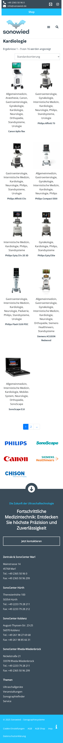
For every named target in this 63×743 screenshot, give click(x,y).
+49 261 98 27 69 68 (19, 635)
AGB (30, 728)
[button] (48, 27)
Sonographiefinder (14, 696)
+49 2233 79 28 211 (19, 604)
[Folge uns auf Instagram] (57, 4)
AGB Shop (40, 728)
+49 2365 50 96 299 (19, 578)
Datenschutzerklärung (14, 736)
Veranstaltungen (12, 691)
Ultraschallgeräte (13, 687)
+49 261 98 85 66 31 (19, 639)
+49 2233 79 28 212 (19, 609)
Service (7, 701)
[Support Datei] (50, 4)
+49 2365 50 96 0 (17, 573)
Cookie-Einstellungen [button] (14, 728)
